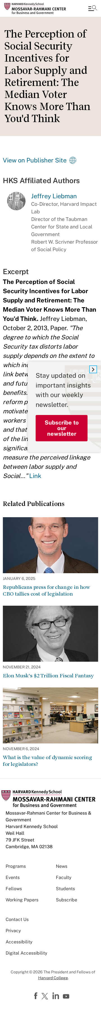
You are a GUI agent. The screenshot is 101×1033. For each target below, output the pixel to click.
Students (65, 888)
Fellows (14, 888)
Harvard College (53, 978)
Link (35, 475)
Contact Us (17, 919)
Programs (16, 866)
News (61, 866)
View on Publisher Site (34, 160)
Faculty (64, 877)
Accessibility (19, 942)
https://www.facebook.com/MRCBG (36, 996)
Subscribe (66, 900)
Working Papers (22, 900)
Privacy (13, 930)
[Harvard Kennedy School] (38, 8)
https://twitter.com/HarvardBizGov (46, 996)
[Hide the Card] (93, 369)
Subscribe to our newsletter (62, 428)
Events (13, 877)
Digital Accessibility (26, 953)
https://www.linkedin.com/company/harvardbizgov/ (56, 996)
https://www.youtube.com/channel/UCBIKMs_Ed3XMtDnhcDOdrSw (67, 996)
